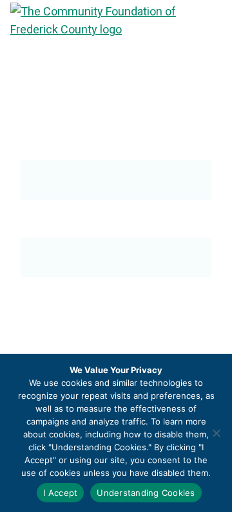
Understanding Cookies (146, 493)
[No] (215, 432)
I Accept (60, 493)
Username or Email (67, 146)
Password (45, 223)
